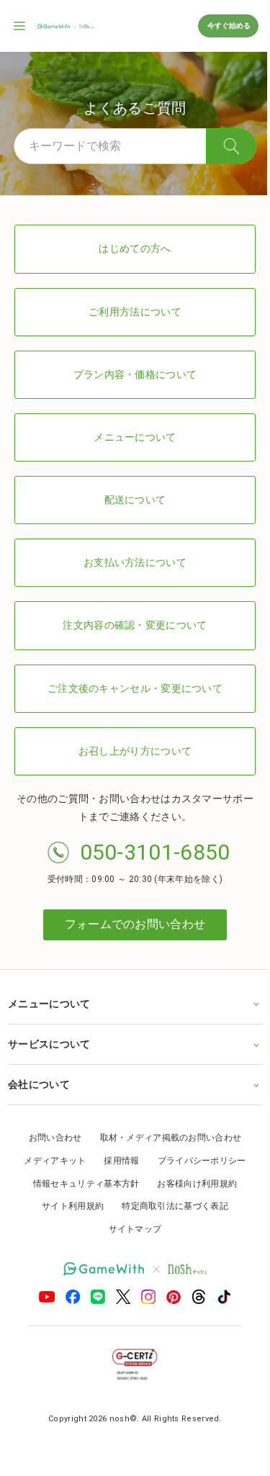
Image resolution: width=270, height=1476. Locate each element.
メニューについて (135, 437)
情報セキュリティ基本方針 (80, 1184)
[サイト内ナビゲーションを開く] (20, 26)
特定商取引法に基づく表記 (170, 1206)
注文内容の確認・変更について (135, 625)
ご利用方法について (135, 312)
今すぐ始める (228, 26)
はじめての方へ (135, 248)
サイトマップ (129, 1229)
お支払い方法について (135, 562)
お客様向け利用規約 (192, 1184)
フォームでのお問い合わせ (135, 924)
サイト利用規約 (68, 1206)
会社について (39, 1084)
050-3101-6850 (155, 852)
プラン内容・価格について (135, 374)
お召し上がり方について (135, 751)
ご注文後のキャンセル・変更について (135, 688)
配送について (135, 499)
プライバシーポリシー (196, 1161)
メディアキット (50, 1161)
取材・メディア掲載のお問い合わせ (165, 1138)
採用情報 (116, 1161)
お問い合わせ (49, 1138)
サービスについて (49, 1044)
